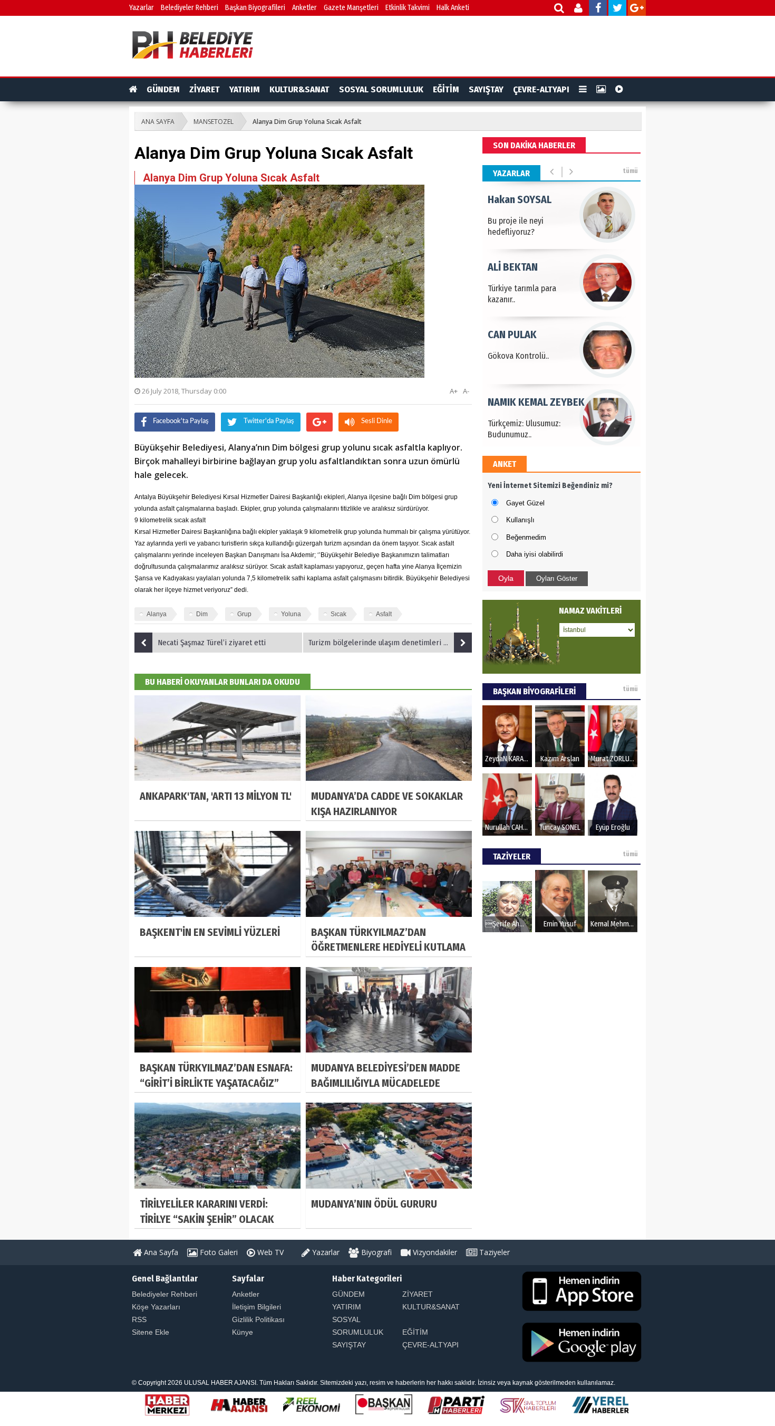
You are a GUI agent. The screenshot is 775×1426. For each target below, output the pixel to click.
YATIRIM (244, 89)
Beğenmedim (526, 537)
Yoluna (291, 614)
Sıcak (338, 614)
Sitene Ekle (150, 1332)
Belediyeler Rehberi (189, 7)
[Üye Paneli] (579, 9)
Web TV (269, 1252)
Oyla (506, 578)
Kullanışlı (520, 520)
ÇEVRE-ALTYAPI (541, 89)
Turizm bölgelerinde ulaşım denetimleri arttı (383, 642)
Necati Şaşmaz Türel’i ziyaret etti (212, 642)
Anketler (304, 7)
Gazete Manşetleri (351, 7)
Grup (244, 614)
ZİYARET (204, 89)
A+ (454, 391)
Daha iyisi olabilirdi (534, 554)
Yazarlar (141, 7)
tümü (630, 171)
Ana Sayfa (160, 1252)
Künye (242, 1332)
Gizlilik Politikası (258, 1319)
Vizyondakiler (434, 1252)
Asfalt (384, 614)
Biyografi (375, 1252)
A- (466, 391)
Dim (202, 614)
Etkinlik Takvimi (407, 7)
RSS (139, 1319)
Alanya (157, 614)
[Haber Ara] (559, 9)
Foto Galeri (218, 1252)
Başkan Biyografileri (255, 7)
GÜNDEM (163, 89)
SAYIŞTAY (486, 89)
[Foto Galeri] (601, 89)
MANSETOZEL (213, 121)
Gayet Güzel (525, 503)
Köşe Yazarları (156, 1307)
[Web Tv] (619, 89)
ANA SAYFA (158, 121)
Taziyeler (493, 1252)
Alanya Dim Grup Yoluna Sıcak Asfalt (307, 121)
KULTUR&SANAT (299, 89)
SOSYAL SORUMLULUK (381, 89)
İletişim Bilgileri (256, 1307)
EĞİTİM (446, 89)
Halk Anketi (453, 7)
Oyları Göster (556, 578)
